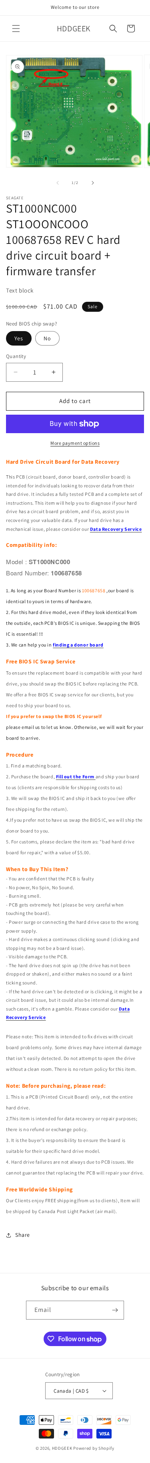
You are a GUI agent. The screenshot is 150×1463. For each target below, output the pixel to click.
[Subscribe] (115, 1310)
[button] (16, 28)
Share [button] (22, 1234)
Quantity (16, 356)
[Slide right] (93, 183)
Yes (18, 338)
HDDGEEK (62, 1448)
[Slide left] (57, 183)
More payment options (75, 443)
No (47, 338)
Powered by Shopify (93, 1448)
